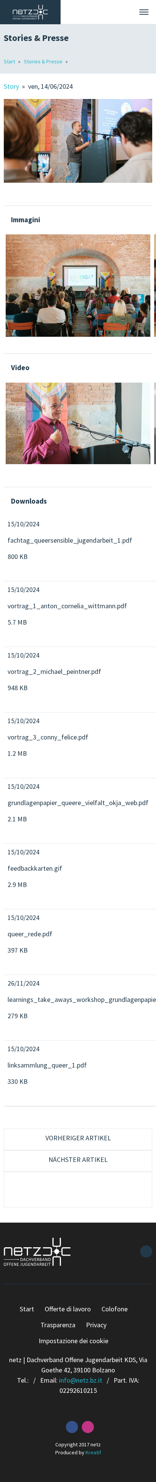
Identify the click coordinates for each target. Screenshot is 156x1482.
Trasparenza (58, 1324)
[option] (78, 285)
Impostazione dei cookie (73, 1340)
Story (12, 86)
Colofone (114, 1309)
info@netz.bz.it (80, 1380)
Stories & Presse (44, 61)
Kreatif (93, 1452)
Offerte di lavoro (68, 1309)
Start (10, 61)
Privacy (96, 1324)
